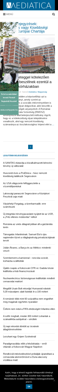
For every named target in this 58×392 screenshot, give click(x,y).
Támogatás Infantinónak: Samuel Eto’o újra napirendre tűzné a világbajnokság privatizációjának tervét (29, 237)
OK (29, 386)
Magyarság (42, 92)
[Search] (53, 14)
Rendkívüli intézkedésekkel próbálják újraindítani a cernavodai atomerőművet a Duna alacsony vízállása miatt (28, 357)
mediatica (32, 92)
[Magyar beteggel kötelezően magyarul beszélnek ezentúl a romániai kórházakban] (29, 55)
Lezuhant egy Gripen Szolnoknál (19, 336)
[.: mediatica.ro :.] (29, 9)
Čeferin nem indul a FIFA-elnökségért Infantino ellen (29, 309)
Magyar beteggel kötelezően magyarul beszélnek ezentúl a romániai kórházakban (27, 82)
